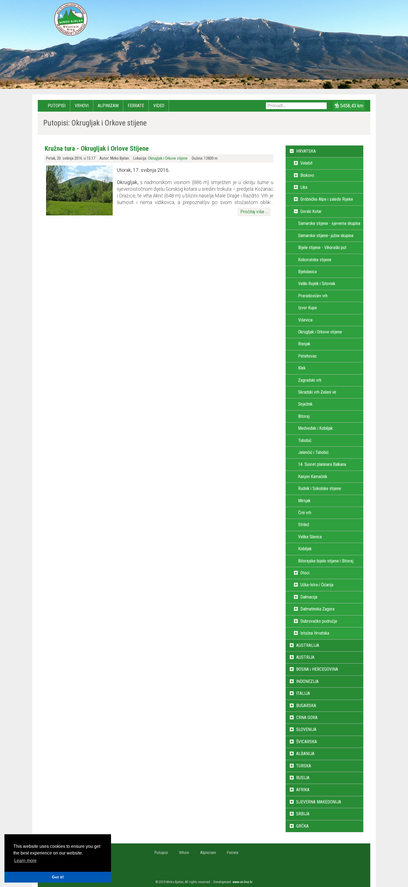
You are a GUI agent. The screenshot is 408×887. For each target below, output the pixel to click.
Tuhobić (304, 440)
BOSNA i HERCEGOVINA (317, 669)
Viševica (305, 320)
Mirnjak (304, 500)
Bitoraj (303, 416)
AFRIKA (302, 789)
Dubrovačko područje (318, 621)
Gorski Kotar (311, 211)
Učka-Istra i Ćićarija (316, 584)
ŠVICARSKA (306, 741)
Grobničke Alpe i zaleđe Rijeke (326, 199)
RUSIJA (302, 777)
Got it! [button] (58, 877)
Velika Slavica (310, 536)
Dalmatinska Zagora (317, 609)
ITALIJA (303, 693)
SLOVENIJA (306, 729)
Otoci (304, 573)
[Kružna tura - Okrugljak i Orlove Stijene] (79, 214)
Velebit (306, 163)
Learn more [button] (25, 860)
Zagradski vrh (309, 380)
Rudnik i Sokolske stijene (319, 488)
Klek (302, 368)
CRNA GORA (307, 717)
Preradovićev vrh (313, 295)
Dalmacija (308, 597)
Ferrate (136, 105)
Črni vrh (304, 512)
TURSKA (303, 765)
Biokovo (307, 175)
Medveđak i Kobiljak (315, 428)
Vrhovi (82, 105)
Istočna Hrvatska (314, 633)
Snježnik (305, 404)
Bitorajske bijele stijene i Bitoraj (325, 561)
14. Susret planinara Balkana (322, 464)
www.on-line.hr (243, 882)
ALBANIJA (305, 753)
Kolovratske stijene (314, 259)
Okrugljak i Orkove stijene (168, 158)
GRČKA (302, 826)
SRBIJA (302, 813)
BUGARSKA (306, 705)
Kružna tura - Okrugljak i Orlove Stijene (97, 148)
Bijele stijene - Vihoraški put (322, 247)
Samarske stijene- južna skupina (325, 235)
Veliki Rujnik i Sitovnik (316, 283)
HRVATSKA (306, 151)
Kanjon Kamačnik (312, 476)
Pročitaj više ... (254, 211)
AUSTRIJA (305, 657)
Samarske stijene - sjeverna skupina (329, 223)
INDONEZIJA (307, 681)
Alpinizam (108, 105)
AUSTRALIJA (307, 645)
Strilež (303, 524)
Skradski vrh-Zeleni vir (317, 392)
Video (158, 105)
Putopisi (57, 105)
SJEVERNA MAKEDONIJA (318, 802)
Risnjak (304, 343)
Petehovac (307, 356)
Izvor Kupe (307, 307)
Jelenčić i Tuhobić (313, 452)
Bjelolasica (307, 271)
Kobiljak (305, 548)
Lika (303, 187)
